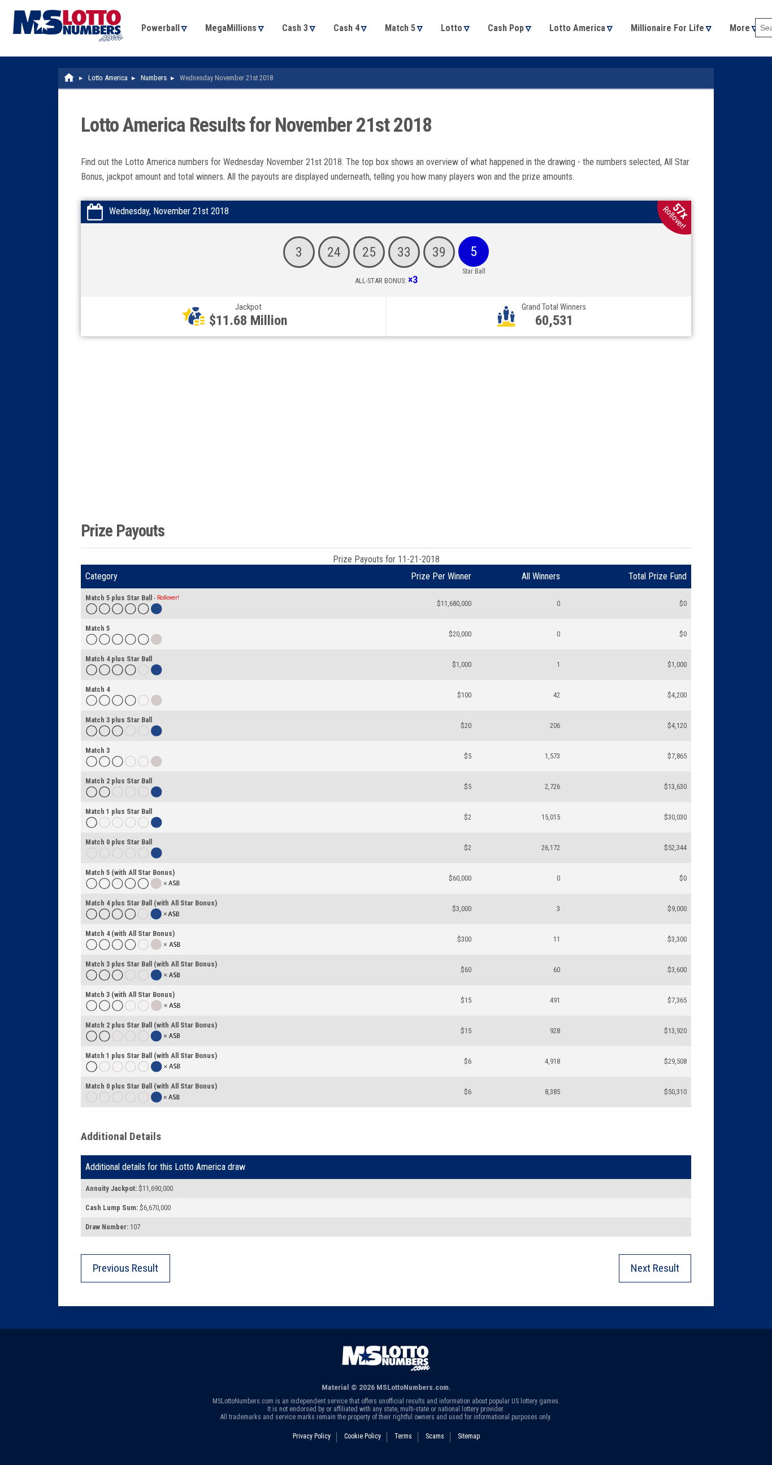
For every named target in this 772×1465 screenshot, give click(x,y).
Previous (125, 1268)
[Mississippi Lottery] (69, 77)
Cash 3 (295, 28)
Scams (435, 1436)
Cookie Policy (362, 1436)
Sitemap (469, 1436)
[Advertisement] (386, 426)
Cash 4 (346, 28)
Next (655, 1268)
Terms (403, 1436)
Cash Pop (506, 28)
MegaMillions (231, 28)
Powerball (160, 28)
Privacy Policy (312, 1436)
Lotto (451, 28)
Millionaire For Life (667, 28)
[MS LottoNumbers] (68, 5)
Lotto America (577, 28)
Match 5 (400, 28)
